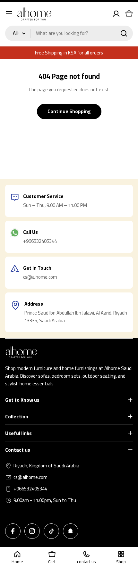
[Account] (116, 14)
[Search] (124, 33)
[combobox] (69, 33)
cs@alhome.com (30, 477)
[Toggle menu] (9, 14)
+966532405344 (30, 489)
